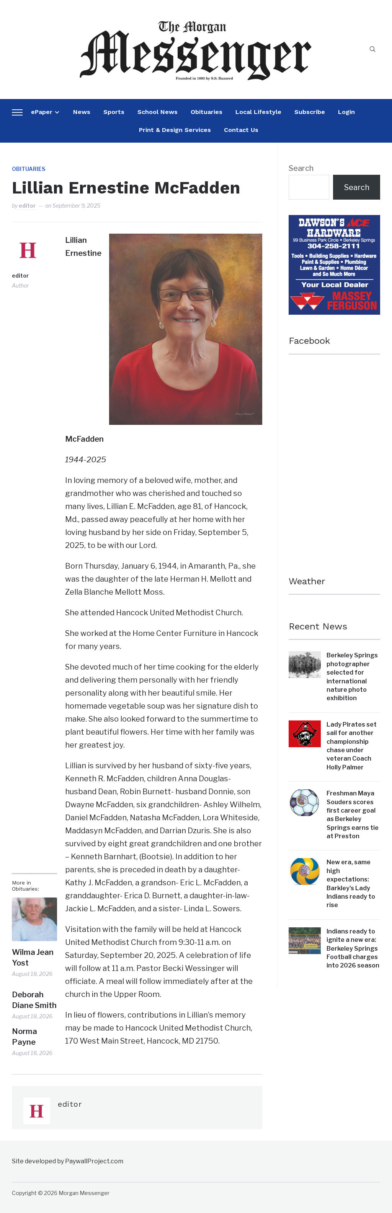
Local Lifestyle (258, 111)
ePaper (41, 111)
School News (157, 111)
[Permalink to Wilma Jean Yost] (34, 919)
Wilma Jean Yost (33, 957)
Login (346, 111)
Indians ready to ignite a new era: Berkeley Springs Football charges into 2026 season (353, 948)
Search (301, 168)
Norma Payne (24, 1037)
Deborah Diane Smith (34, 1000)
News (81, 111)
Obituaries (206, 111)
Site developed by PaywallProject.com (67, 1161)
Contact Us (241, 129)
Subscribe (309, 111)
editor (27, 205)
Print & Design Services (175, 129)
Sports (113, 111)
